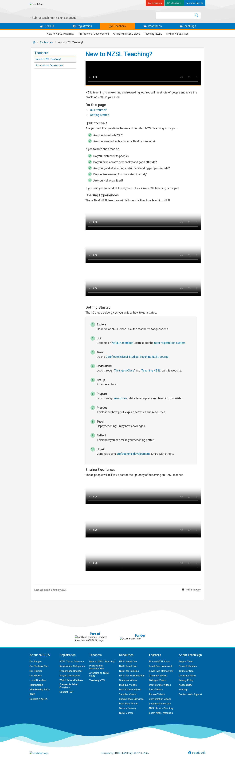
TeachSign (189, 26)
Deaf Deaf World (128, 703)
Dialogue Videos (128, 684)
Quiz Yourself (98, 110)
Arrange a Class (124, 370)
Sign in (195, 3)
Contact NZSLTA (38, 699)
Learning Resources (160, 703)
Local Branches (38, 680)
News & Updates (188, 666)
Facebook (198, 753)
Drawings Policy (187, 675)
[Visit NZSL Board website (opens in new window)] (140, 638)
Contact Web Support (190, 694)
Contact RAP (66, 691)
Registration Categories (72, 666)
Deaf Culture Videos (130, 689)
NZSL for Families (129, 671)
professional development (133, 453)
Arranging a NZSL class (126, 33)
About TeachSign (190, 655)
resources (120, 398)
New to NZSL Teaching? (60, 33)
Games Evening (127, 708)
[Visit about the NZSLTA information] (95, 638)
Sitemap (183, 689)
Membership (36, 684)
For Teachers (47, 42)
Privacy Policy (186, 680)
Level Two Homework (161, 671)
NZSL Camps (126, 712)
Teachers (120, 26)
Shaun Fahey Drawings (131, 699)
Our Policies (36, 671)
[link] (191, 589)
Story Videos (156, 689)
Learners (157, 3)
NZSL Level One (128, 661)
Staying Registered (69, 675)
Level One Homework (160, 666)
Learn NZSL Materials (161, 712)
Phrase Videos (157, 694)
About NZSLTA (40, 655)
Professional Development (93, 33)
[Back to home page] (46, 753)
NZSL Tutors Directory (71, 661)
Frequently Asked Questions (68, 686)
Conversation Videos (160, 699)
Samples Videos (128, 694)
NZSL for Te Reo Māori (132, 675)
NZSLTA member (122, 342)
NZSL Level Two (128, 666)
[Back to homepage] (54, 9)
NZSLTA (49, 26)
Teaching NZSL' (151, 370)
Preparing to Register (70, 671)
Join (176, 3)
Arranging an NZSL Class (99, 674)
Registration (84, 26)
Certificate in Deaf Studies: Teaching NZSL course (137, 356)
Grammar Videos (128, 680)
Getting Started (99, 115)
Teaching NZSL (153, 33)
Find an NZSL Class (177, 33)
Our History (36, 675)
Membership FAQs (40, 689)
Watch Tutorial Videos (71, 680)
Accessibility (185, 684)
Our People (36, 661)
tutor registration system (169, 342)
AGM (32, 694)
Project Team (186, 661)
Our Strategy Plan (39, 666)
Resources (154, 26)
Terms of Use (186, 671)
